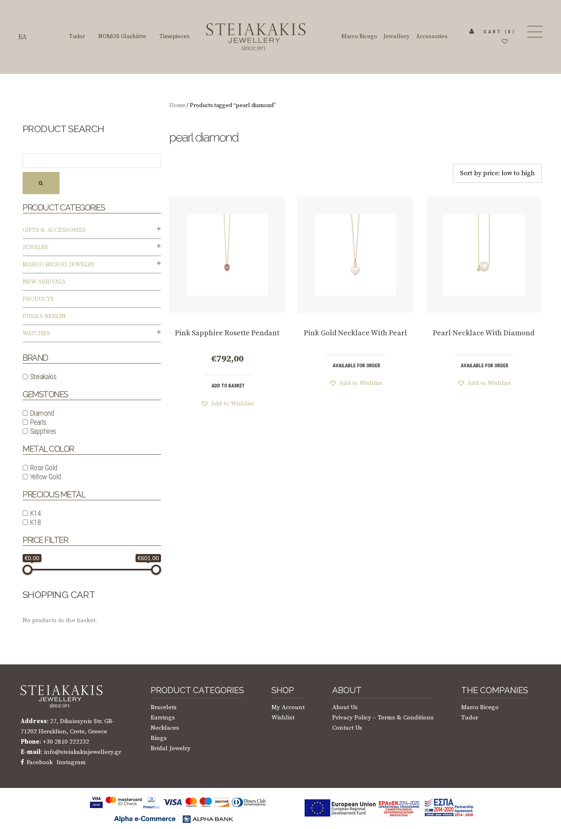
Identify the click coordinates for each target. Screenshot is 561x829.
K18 (35, 522)
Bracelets (164, 707)
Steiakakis (43, 376)
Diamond (42, 413)
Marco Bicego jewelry (59, 264)
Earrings (163, 717)
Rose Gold (43, 467)
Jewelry (35, 247)
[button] (227, 403)
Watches (36, 333)
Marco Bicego (480, 707)
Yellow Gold (45, 476)
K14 (35, 513)
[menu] (534, 32)
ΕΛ (22, 37)
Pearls (38, 422)
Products (38, 299)
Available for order (356, 366)
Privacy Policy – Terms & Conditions (383, 717)
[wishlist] (505, 42)
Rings (159, 738)
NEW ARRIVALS (44, 282)
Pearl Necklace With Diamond (483, 333)
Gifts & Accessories (54, 230)
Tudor (469, 717)
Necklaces (165, 728)
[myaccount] (472, 31)
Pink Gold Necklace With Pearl (355, 333)
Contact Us (347, 728)
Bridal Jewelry (171, 748)
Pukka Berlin (44, 316)
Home (177, 105)
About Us (345, 707)
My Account (288, 707)
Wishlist (282, 717)
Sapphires (43, 431)
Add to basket (228, 386)
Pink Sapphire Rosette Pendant (227, 333)
